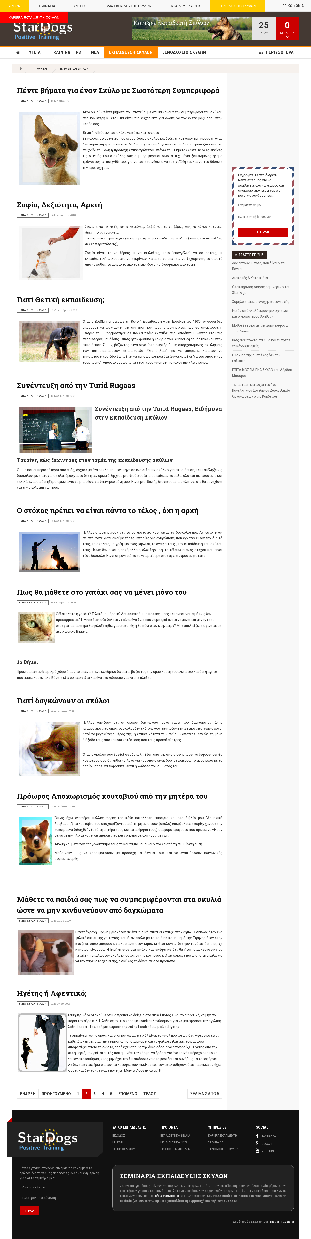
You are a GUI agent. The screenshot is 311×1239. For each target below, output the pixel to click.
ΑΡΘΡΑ (14, 5)
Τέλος (149, 1093)
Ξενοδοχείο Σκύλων (184, 52)
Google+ (268, 1144)
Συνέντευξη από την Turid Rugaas (76, 385)
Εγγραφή (118, 1142)
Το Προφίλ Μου (123, 1149)
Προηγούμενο (56, 1093)
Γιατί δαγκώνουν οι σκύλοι (63, 700)
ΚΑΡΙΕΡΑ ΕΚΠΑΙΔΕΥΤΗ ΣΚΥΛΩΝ (34, 17)
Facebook (269, 1136)
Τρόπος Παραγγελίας (175, 1149)
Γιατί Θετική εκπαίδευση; (60, 299)
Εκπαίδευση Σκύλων (131, 52)
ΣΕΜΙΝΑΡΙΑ (46, 5)
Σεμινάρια (215, 1142)
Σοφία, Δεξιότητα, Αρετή (59, 204)
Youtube (268, 1151)
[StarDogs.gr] (43, 28)
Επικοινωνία (293, 6)
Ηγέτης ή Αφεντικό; (51, 993)
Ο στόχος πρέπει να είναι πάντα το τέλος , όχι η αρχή (108, 510)
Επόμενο (127, 1093)
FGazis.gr (287, 1221)
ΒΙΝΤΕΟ (78, 5)
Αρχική (18, 52)
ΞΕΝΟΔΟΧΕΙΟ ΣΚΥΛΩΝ (237, 5)
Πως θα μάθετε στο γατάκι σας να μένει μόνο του (102, 592)
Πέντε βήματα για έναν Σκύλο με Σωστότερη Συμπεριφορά (118, 90)
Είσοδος (118, 1135)
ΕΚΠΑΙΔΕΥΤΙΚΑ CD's (185, 5)
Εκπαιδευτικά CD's (173, 1142)
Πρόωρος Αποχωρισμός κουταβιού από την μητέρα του (112, 796)
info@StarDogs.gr (166, 1195)
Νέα (95, 52)
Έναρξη (27, 1093)
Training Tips (66, 52)
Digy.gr (274, 1221)
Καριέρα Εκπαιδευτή (222, 1135)
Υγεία (35, 52)
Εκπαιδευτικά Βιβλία (175, 1135)
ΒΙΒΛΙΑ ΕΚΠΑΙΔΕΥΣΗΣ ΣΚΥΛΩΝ (126, 5)
